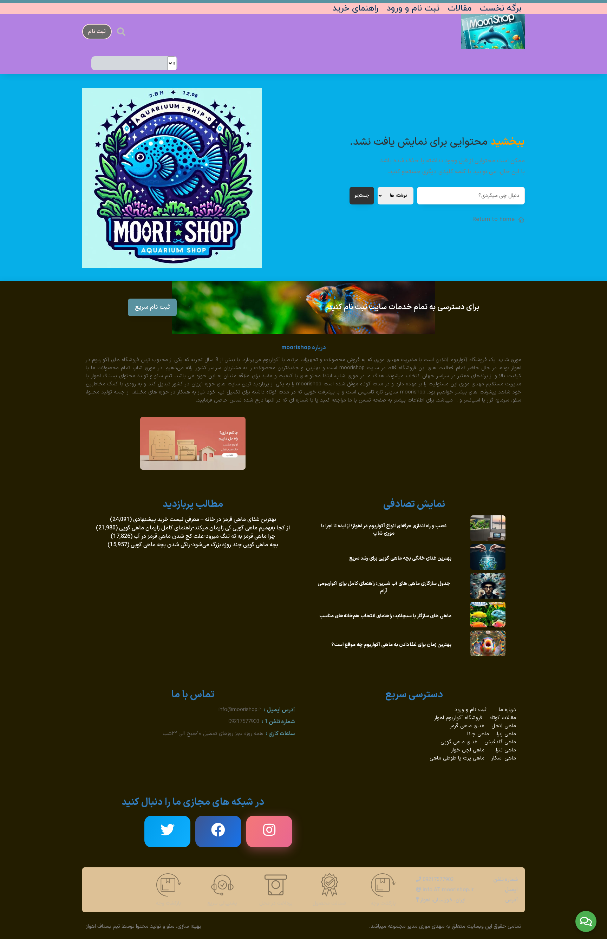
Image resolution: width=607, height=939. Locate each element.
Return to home (493, 219)
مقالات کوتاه (502, 718)
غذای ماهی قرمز (467, 726)
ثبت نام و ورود (413, 8)
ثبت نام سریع (152, 307)
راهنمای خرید (355, 8)
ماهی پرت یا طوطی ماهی (457, 758)
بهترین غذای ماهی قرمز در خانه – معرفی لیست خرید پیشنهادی (204, 519)
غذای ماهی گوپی (458, 742)
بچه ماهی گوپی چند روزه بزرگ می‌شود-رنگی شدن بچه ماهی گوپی (204, 545)
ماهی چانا (478, 734)
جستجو (361, 195)
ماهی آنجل (503, 726)
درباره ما (507, 710)
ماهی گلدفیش (500, 742)
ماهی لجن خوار (467, 750)
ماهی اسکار (503, 758)
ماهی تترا (506, 750)
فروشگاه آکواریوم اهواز (458, 718)
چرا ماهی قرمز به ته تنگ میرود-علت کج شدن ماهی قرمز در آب (204, 536)
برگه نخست (500, 8)
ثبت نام (97, 31)
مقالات (459, 8)
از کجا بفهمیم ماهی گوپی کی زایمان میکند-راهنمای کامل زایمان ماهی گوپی (204, 528)
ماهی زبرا (506, 734)
